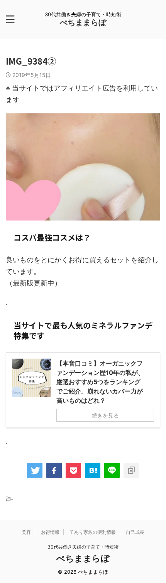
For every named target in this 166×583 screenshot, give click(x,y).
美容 (26, 532)
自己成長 (135, 532)
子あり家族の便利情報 (92, 532)
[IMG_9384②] (92, 470)
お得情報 (50, 532)
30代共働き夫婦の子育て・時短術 (83, 547)
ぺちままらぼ (83, 22)
